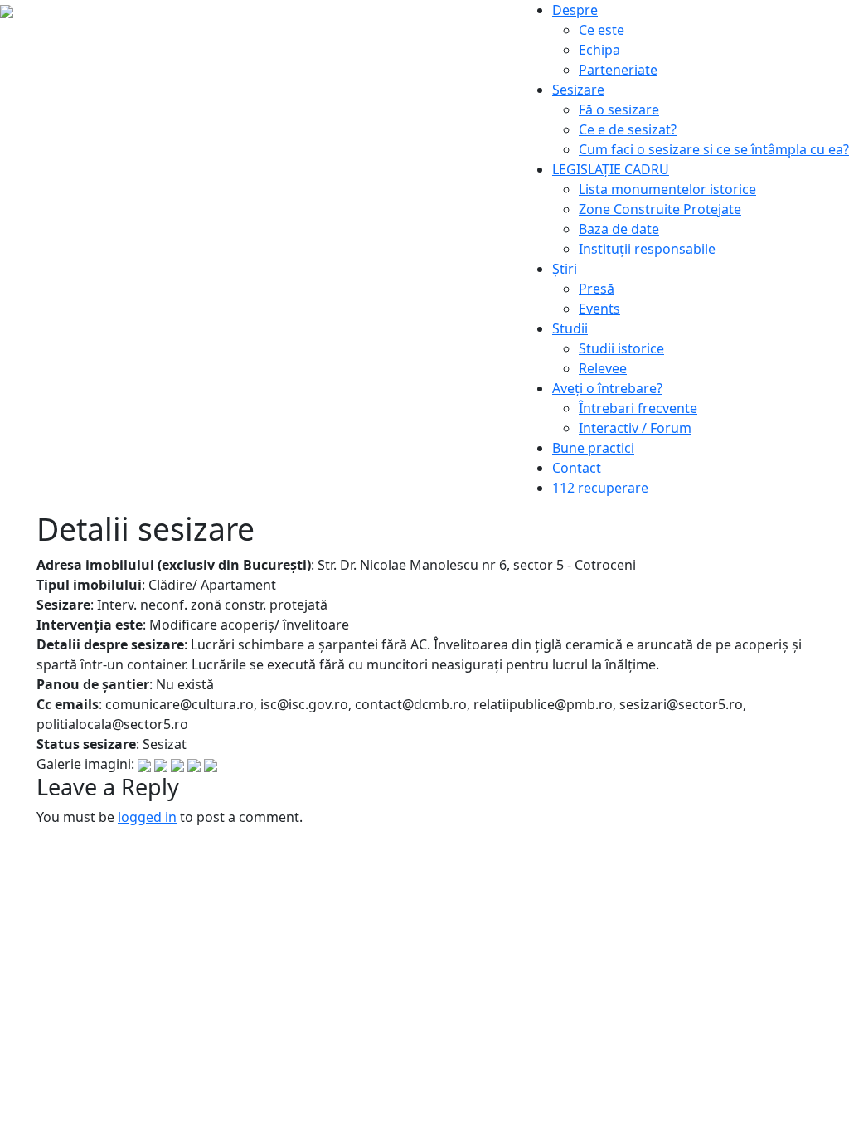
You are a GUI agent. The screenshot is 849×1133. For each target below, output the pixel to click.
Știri (564, 269)
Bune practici (593, 448)
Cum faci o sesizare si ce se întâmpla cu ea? (714, 149)
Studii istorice (621, 348)
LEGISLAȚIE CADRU (610, 169)
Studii (570, 328)
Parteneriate (618, 70)
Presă (596, 289)
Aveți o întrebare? (607, 388)
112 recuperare (600, 488)
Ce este (601, 30)
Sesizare (578, 89)
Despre (575, 10)
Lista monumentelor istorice (667, 189)
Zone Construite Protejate (660, 209)
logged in (147, 817)
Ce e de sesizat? (628, 129)
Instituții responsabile (647, 249)
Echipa (599, 50)
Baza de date (619, 229)
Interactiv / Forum (635, 428)
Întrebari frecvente (638, 408)
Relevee (603, 368)
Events (599, 308)
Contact (576, 468)
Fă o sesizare (619, 109)
